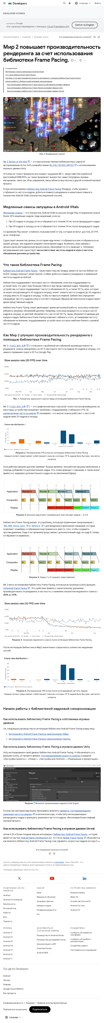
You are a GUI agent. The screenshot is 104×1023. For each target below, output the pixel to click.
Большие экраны (77, 892)
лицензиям (59, 862)
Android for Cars (77, 905)
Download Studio (44, 948)
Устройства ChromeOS (80, 901)
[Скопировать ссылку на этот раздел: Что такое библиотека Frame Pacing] (64, 265)
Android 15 (8, 941)
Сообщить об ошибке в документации (80, 940)
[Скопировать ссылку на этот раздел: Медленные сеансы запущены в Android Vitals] (81, 207)
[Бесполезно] (99, 37)
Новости (7, 912)
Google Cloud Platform (13, 989)
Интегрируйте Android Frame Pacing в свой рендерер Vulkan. (39, 734)
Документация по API (46, 944)
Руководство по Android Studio (50, 935)
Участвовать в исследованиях (83, 950)
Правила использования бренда (52, 1003)
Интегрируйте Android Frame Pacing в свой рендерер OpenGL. (40, 739)
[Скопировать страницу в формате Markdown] (80, 60)
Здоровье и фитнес (45, 901)
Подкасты (7, 921)
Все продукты (9, 993)
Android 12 (8, 954)
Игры (39, 892)
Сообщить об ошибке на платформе (81, 933)
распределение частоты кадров (19, 413)
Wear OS (74, 897)
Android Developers (11, 37)
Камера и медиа (44, 905)
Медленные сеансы (12, 213)
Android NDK (42, 952)
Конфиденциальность (46, 910)
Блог (5, 917)
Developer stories (14, 13)
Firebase (7, 984)
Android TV (75, 910)
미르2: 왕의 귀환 (18, 345)
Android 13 (7, 950)
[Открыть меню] (4, 3)
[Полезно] (95, 37)
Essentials (26, 37)
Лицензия (30, 1003)
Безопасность (9, 904)
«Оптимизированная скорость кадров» (61, 755)
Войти (98, 3)
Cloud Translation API (58, 26)
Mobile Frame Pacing (73, 838)
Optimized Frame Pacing (15, 588)
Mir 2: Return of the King (15, 161)
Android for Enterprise (12, 899)
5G (38, 914)
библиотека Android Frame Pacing (44, 189)
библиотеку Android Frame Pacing (70, 834)
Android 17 (8, 932)
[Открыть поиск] (64, 3)
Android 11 (7, 958)
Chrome (6, 980)
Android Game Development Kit (36, 838)
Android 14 (8, 945)
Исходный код (9, 908)
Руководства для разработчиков (51, 939)
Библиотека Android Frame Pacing (20, 270)
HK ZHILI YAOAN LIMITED (61, 165)
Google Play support (79, 945)
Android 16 (8, 937)
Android (6, 895)
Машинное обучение (46, 897)
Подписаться (39, 1009)
